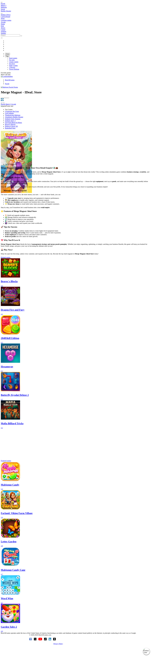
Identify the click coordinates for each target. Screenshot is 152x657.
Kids (2, 26)
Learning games (6, 20)
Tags (7, 56)
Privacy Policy (58, 644)
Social (3, 9)
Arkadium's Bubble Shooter (14, 117)
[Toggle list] (1, 13)
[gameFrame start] (7, 106)
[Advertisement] (63, 145)
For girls (12, 60)
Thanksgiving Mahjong (12, 115)
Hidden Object (5, 15)
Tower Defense (14, 69)
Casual (3, 30)
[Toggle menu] (1, 2)
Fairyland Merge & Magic (13, 122)
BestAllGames (9, 80)
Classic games (13, 62)
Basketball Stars (10, 128)
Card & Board (5, 16)
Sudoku (3, 33)
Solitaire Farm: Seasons (12, 119)
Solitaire (3, 31)
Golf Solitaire (9, 113)
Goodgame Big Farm (12, 111)
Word (2, 18)
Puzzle (3, 3)
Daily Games (13, 65)
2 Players (12, 67)
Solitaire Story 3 (10, 121)
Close (7, 54)
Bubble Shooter (6, 11)
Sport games (13, 58)
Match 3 (3, 5)
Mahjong (4, 7)
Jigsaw (3, 28)
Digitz (3, 24)
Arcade (3, 22)
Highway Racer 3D (11, 126)
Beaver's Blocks (10, 124)
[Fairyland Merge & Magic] (16, 162)
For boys (12, 64)
